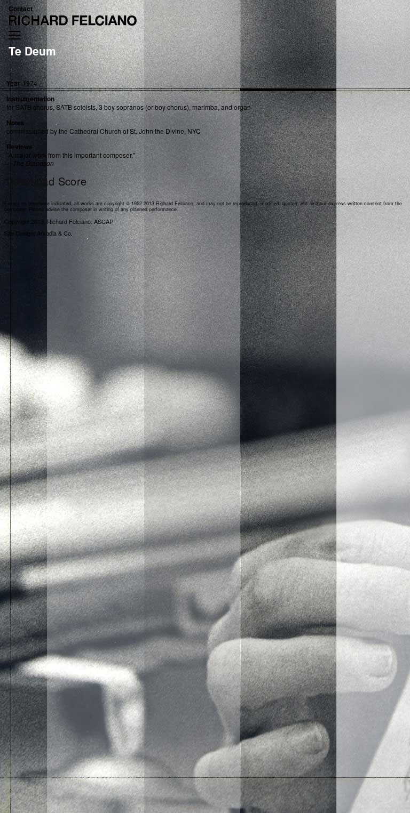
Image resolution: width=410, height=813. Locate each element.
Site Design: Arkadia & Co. (38, 233)
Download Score (46, 181)
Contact (21, 8)
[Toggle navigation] (14, 35)
